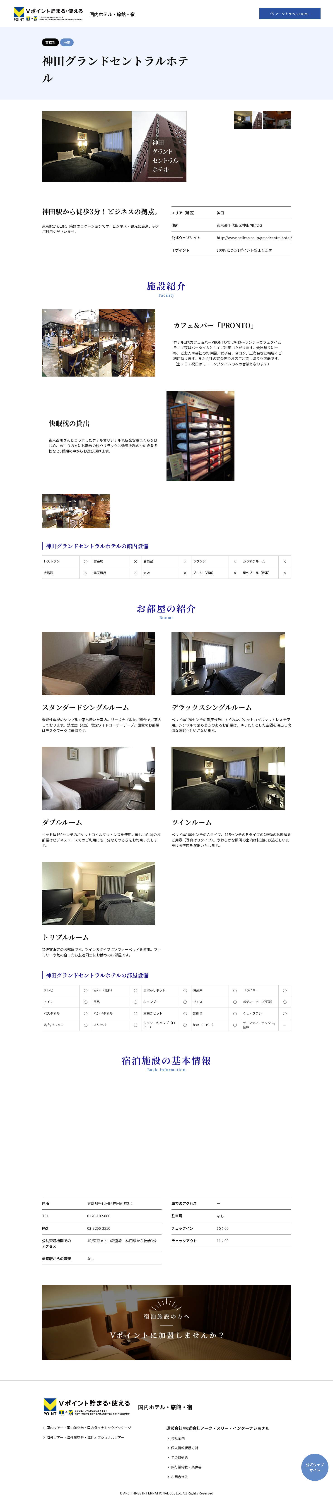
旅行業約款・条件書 (186, 1467)
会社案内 (178, 1438)
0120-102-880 (98, 1215)
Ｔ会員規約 (179, 1457)
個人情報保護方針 (184, 1447)
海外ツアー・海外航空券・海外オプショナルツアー (85, 1437)
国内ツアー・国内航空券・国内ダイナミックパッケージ (89, 1427)
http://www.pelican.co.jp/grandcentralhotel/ (254, 237)
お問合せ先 (179, 1476)
